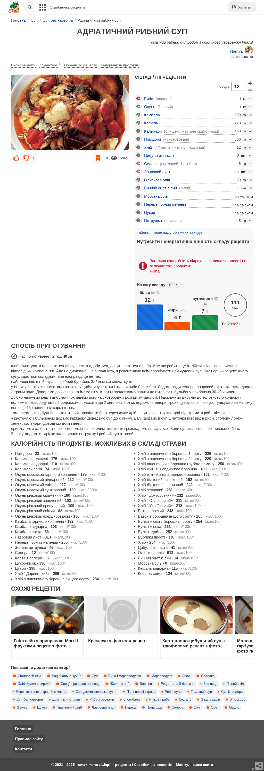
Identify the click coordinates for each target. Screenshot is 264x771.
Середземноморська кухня (96, 692)
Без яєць (210, 684)
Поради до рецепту (80, 65)
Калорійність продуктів (120, 65)
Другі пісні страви (66, 699)
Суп (95, 676)
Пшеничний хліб (69, 707)
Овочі (186, 676)
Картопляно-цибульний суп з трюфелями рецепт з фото (193, 643)
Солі (197, 707)
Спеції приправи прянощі (80, 684)
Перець (130, 707)
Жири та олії (119, 684)
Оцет (215, 707)
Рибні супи (173, 692)
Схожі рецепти (23, 65)
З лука (22, 707)
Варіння (146, 684)
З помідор (237, 699)
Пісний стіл (235, 684)
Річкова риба (159, 699)
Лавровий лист (103, 707)
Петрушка (154, 707)
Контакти (23, 749)
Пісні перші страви (141, 692)
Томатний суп (201, 692)
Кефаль (185, 699)
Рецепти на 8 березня (177, 684)
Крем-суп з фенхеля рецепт (117, 640)
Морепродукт (161, 676)
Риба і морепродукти (124, 676)
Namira (236, 51)
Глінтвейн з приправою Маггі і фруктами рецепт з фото (46, 643)
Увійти (244, 7)
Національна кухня (66, 676)
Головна (23, 729)
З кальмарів (210, 699)
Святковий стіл (29, 676)
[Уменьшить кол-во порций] (250, 90)
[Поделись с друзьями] (259, 766)
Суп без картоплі (29, 699)
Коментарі (49, 64)
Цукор (42, 707)
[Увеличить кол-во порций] (250, 83)
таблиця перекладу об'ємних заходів (170, 232)
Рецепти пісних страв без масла (41, 692)
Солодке (207, 676)
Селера (177, 707)
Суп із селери (232, 692)
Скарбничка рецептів (67, 7)
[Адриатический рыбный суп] (70, 112)
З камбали (131, 699)
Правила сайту (29, 739)
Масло (234, 707)
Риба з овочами (101, 699)
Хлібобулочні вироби (34, 684)
